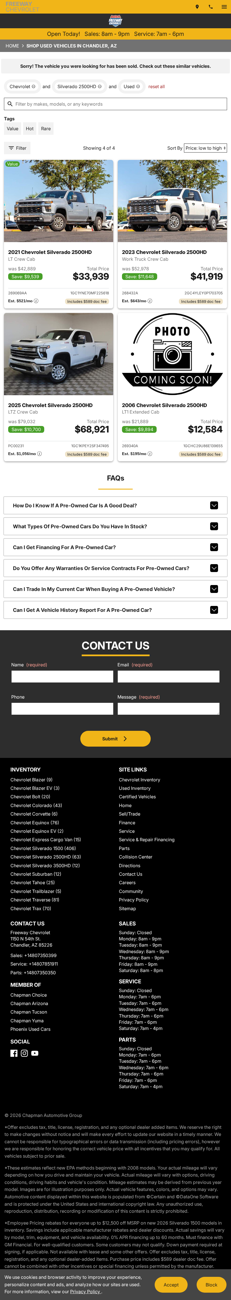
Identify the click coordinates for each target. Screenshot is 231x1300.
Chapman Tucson (28, 1012)
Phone (18, 697)
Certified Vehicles (137, 796)
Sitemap (127, 908)
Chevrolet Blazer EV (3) (35, 788)
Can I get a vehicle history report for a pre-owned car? (82, 610)
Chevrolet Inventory (139, 779)
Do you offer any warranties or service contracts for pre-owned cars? (101, 568)
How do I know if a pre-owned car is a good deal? (75, 505)
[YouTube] (34, 1053)
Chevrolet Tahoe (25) (32, 882)
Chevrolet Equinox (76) (34, 822)
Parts (124, 848)
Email (135, 665)
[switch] (224, 7)
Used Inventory (135, 788)
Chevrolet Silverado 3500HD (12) (45, 865)
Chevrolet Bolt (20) (30, 796)
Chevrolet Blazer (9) (31, 779)
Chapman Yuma (27, 1020)
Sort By (175, 148)
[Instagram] (24, 1053)
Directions (129, 865)
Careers (127, 882)
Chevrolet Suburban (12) (35, 874)
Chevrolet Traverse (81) (34, 900)
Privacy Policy (134, 900)
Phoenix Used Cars (30, 1029)
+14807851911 (43, 964)
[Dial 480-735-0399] (210, 6)
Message (138, 697)
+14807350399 (40, 955)
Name (29, 665)
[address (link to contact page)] (197, 6)
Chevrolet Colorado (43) (36, 805)
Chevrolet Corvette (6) (34, 814)
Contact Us (130, 874)
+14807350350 (40, 972)
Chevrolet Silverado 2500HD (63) (45, 857)
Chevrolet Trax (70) (30, 908)
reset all (156, 86)
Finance (127, 822)
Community (131, 891)
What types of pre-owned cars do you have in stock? (80, 526)
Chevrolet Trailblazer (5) (35, 891)
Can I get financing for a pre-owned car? (64, 547)
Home (12, 46)
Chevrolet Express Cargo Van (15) (45, 839)
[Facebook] (14, 1053)
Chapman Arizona (29, 1003)
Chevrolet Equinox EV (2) (37, 831)
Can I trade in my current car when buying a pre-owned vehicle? (94, 589)
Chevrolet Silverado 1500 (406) (43, 848)
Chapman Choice (28, 995)
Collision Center (135, 857)
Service (127, 831)
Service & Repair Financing (147, 839)
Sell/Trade (129, 814)
